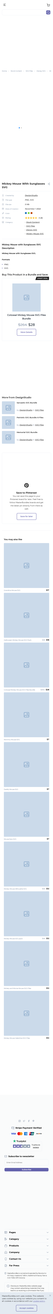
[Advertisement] (26, 43)
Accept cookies (26, 1308)
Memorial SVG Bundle (27, 432)
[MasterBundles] (26, 5)
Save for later (26, 516)
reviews (36, 1147)
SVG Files (30, 226)
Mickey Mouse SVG (35, 234)
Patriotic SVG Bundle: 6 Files (30, 417)
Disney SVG (31, 230)
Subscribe (26, 1169)
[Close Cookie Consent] (50, 1295)
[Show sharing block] (49, 184)
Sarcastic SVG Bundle (27, 403)
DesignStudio (31, 195)
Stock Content (33, 222)
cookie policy (39, 1301)
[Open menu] (5, 5)
